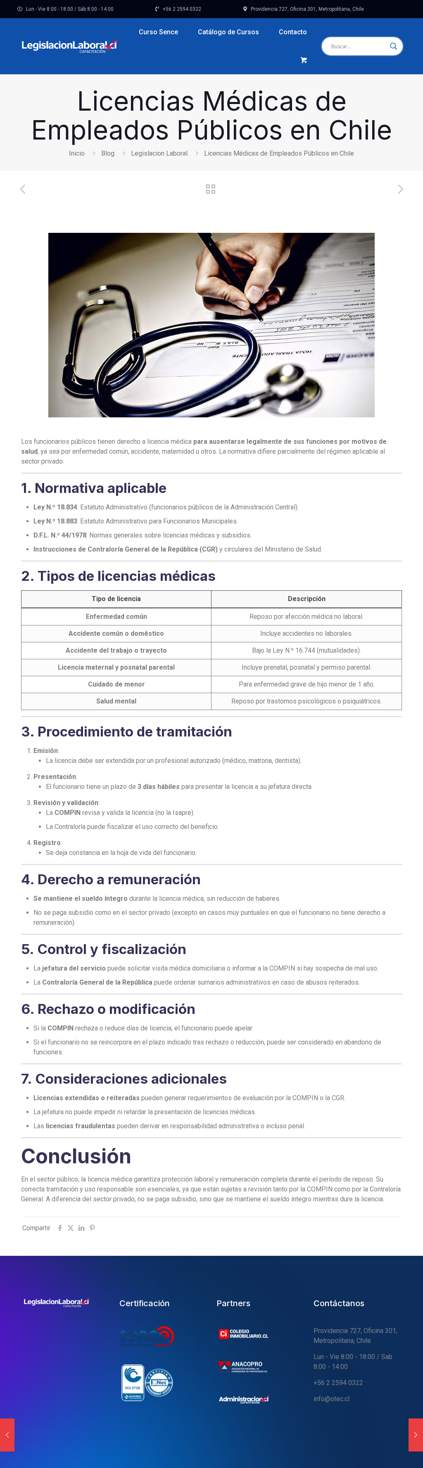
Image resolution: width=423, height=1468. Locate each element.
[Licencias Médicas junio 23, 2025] (7, 1434)
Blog (107, 153)
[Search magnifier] (393, 46)
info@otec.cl (331, 1399)
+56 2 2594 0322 (338, 1383)
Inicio (77, 153)
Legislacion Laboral (159, 153)
